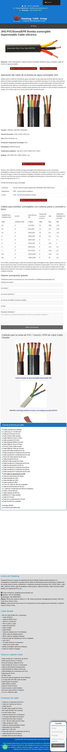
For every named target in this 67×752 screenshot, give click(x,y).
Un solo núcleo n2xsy (9, 712)
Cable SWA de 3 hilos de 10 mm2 (13, 448)
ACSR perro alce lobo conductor (12, 719)
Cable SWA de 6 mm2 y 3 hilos (12, 438)
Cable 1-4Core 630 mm (10, 491)
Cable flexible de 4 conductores (16, 615)
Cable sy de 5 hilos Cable (11, 644)
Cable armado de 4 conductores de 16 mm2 (16, 452)
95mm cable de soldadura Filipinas (13, 636)
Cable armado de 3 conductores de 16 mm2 (16, 455)
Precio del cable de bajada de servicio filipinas (16, 677)
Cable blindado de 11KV (10, 478)
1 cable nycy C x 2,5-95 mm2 (12, 431)
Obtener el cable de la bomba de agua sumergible (24, 68)
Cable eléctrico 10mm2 (9, 684)
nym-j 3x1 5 (6, 640)
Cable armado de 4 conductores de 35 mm (16, 467)
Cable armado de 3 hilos (14, 708)
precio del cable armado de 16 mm (13, 450)
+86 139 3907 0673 (36, 10)
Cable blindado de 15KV (10, 480)
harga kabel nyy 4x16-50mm (11, 727)
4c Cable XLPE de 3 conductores (13, 642)
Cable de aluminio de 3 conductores (13, 714)
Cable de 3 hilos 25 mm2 (9, 686)
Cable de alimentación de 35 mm (13, 465)
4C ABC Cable (6, 675)
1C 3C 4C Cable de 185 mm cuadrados (15, 484)
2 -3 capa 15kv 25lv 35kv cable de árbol (14, 679)
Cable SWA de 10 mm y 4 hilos (12, 444)
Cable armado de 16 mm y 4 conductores (14, 665)
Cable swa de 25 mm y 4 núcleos (12, 660)
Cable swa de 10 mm (8, 673)
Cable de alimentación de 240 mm (13, 486)
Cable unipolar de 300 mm (11, 493)
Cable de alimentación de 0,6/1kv (13, 476)
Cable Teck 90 (6, 706)
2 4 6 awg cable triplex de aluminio (13, 716)
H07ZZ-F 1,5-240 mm (9, 621)
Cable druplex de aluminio (10, 681)
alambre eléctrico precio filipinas (12, 735)
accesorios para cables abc (11, 507)
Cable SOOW (6, 630)
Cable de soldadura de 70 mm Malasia (15, 632)
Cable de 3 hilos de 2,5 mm (11, 434)
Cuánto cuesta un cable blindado (12, 688)
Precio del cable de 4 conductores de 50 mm (16, 731)
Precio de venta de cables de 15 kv (12, 663)
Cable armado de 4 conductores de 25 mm (16, 463)
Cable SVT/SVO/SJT (8, 625)
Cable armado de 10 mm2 (11, 440)
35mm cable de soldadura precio (13, 634)
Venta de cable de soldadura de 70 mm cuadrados (17, 638)
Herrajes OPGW (8, 505)
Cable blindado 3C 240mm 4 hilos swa (14, 669)
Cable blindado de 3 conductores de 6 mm (15, 671)
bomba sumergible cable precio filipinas (14, 646)
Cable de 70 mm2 (8, 497)
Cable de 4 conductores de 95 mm (12, 702)
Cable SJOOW (6, 628)
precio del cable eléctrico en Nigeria (13, 690)
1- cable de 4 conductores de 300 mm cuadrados (18, 488)
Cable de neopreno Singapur (11, 649)
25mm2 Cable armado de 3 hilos (13, 461)
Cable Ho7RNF (7, 619)
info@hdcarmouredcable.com (38, 8)
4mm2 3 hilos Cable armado (12, 436)
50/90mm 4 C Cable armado (12, 495)
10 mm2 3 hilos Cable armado (12, 446)
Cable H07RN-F (8, 617)
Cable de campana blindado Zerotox (13, 725)
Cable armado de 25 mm (10, 459)
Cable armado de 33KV (10, 482)
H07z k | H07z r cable (9, 623)
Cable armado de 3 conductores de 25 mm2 (16, 471)
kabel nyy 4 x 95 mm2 (9, 729)
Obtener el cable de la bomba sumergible (34, 164)
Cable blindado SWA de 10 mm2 (13, 442)
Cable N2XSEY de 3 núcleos (14, 710)
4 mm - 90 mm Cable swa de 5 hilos (13, 721)
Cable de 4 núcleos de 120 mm (12, 704)
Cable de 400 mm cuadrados (12, 501)
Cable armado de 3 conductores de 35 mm (16, 469)
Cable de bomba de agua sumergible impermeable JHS (33, 378)
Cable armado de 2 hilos (9, 723)
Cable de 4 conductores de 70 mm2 (14, 499)
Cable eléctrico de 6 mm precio (11, 733)
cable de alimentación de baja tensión (13, 667)
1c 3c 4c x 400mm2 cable (9, 692)
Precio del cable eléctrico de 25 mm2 (14, 457)
